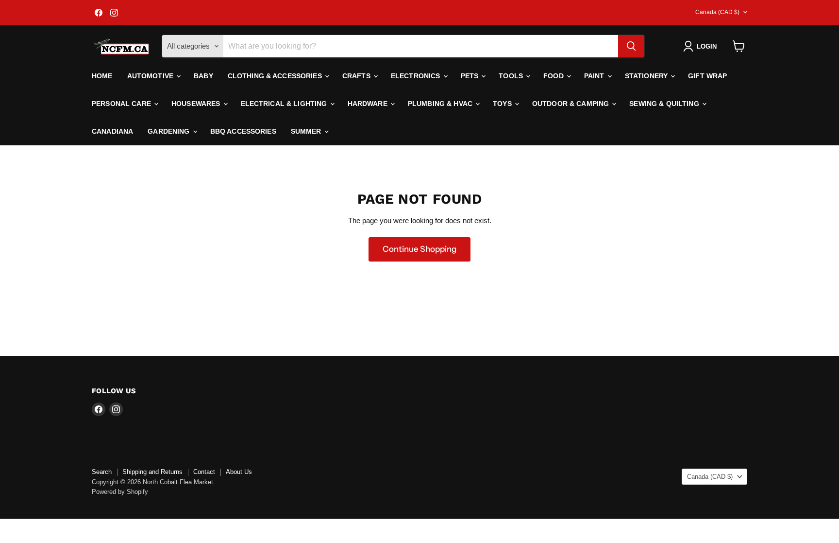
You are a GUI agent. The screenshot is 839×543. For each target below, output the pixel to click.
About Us (239, 471)
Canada (717, 12)
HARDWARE (368, 103)
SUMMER (307, 131)
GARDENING (169, 131)
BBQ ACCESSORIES (243, 131)
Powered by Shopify (120, 491)
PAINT (595, 76)
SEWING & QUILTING (665, 103)
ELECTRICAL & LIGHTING (285, 103)
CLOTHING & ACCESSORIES (276, 76)
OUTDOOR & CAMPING (571, 103)
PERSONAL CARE (122, 103)
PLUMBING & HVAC (441, 103)
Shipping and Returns (152, 471)
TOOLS (512, 76)
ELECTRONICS (416, 76)
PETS (471, 76)
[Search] (631, 46)
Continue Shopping (419, 249)
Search (102, 471)
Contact (204, 471)
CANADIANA (112, 131)
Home (102, 76)
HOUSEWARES (196, 103)
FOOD (554, 76)
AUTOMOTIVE (151, 76)
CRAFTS (357, 76)
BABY (203, 76)
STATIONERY (647, 76)
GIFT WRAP (707, 76)
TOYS (503, 103)
